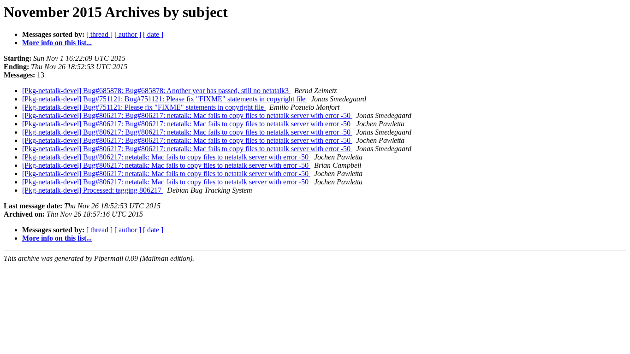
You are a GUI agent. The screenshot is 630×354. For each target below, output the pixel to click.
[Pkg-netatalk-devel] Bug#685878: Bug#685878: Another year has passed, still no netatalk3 (156, 90)
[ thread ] (99, 34)
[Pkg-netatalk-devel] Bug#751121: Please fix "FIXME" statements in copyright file (144, 107)
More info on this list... (57, 43)
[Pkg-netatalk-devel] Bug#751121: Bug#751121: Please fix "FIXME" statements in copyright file (164, 99)
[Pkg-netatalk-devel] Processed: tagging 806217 (92, 190)
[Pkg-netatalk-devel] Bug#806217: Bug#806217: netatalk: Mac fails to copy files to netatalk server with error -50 (187, 115)
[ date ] (153, 34)
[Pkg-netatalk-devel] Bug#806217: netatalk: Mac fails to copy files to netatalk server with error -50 (166, 157)
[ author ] (127, 34)
